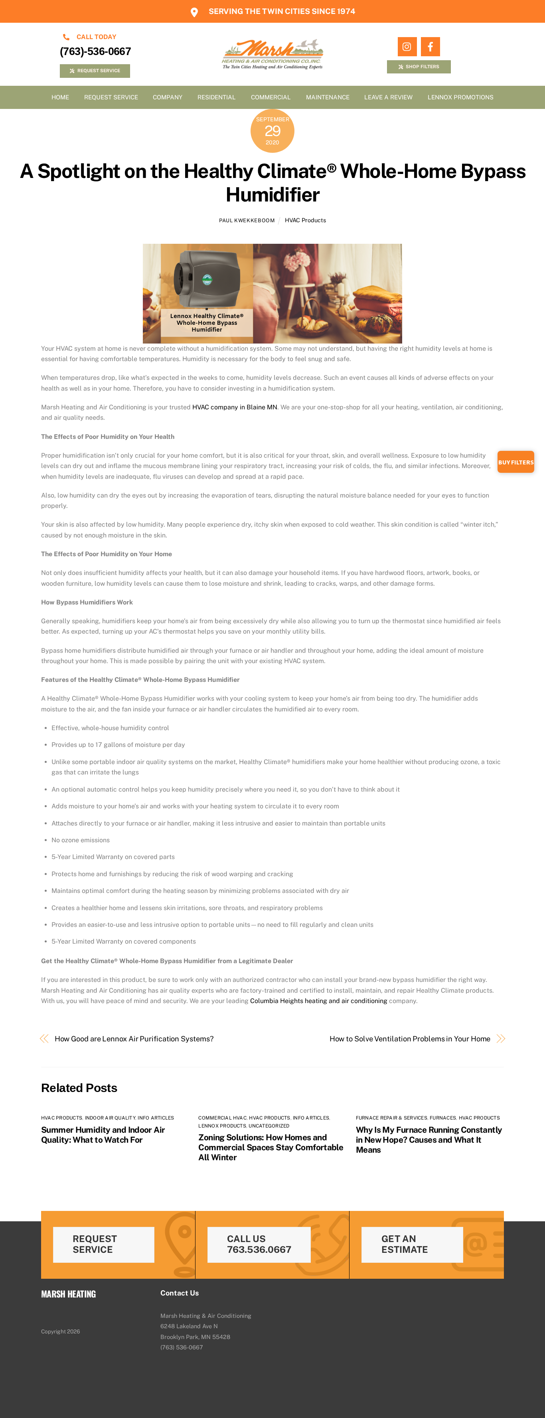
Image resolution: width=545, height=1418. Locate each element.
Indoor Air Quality (110, 1118)
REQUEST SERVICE (98, 70)
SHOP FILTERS (422, 66)
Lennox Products (222, 1126)
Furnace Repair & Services (391, 1118)
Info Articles (156, 1118)
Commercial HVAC (222, 1118)
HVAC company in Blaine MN (234, 407)
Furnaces (443, 1118)
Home (60, 97)
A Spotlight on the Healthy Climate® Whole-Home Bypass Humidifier (272, 182)
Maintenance (328, 97)
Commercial (271, 97)
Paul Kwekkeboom (247, 220)
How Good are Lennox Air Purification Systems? (134, 1039)
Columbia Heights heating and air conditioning (318, 1001)
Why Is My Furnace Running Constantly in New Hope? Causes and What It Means (429, 1140)
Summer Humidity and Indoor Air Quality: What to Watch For (103, 1135)
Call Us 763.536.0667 (259, 1244)
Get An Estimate (404, 1244)
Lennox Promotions (461, 97)
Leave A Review (388, 97)
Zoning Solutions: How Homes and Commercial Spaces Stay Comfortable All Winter (270, 1147)
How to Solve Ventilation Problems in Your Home (410, 1039)
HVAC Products (305, 220)
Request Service (111, 97)
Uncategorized (269, 1126)
